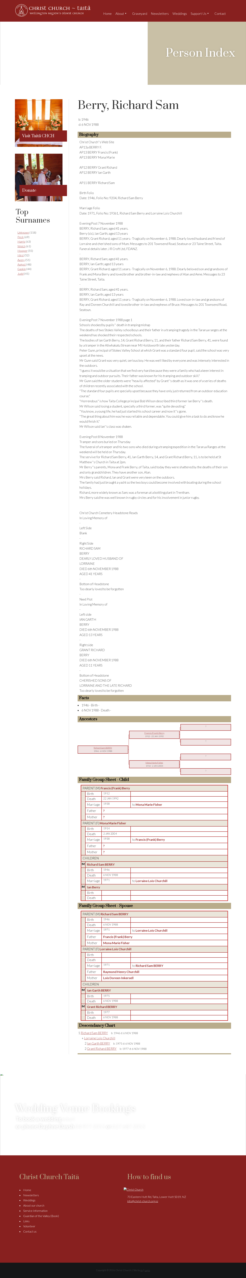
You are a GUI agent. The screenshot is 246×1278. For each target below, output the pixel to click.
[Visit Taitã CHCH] (38, 145)
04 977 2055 (90, 1126)
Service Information (35, 1210)
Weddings (180, 14)
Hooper (22, 250)
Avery (21, 260)
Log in (147, 1270)
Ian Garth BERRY (99, 990)
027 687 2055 (128, 1126)
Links (26, 1221)
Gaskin (21, 269)
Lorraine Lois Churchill (115, 949)
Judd (20, 273)
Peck (20, 237)
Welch (21, 246)
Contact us (30, 1231)
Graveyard (139, 14)
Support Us (198, 14)
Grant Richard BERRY (102, 1007)
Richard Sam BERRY (101, 864)
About (119, 14)
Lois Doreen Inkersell (118, 978)
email (68, 1118)
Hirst (20, 255)
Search (231, 14)
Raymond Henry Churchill (121, 972)
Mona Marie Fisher (113, 823)
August (21, 264)
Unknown (23, 232)
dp (141, 1270)
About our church (33, 1205)
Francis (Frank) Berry (115, 788)
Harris (21, 241)
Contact (220, 14)
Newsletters (160, 14)
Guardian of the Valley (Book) (41, 1216)
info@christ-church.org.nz (142, 1201)
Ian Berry (93, 887)
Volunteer (29, 1226)
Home (107, 14)
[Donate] (38, 200)
